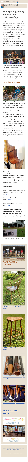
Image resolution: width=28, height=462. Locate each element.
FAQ (23, 448)
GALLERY (18, 448)
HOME (4, 448)
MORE (7, 194)
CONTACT (17, 450)
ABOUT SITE (10, 450)
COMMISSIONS (11, 448)
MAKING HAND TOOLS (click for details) (13, 403)
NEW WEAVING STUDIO (10, 412)
